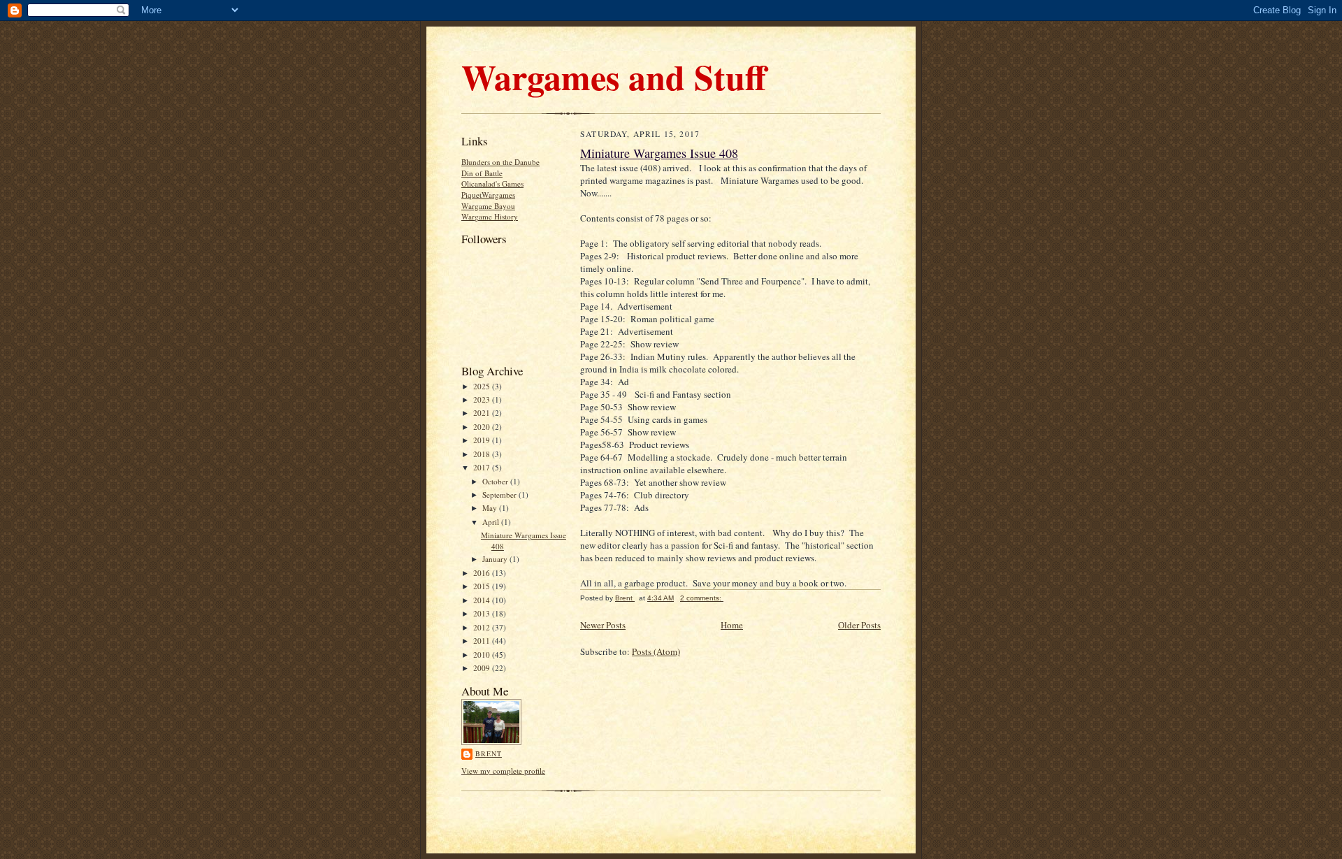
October (496, 481)
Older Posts (859, 625)
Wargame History (489, 216)
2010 (482, 654)
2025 (482, 386)
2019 (482, 440)
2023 (482, 399)
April (491, 522)
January (496, 559)
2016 (482, 573)
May (490, 508)
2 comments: (701, 598)
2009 (482, 668)
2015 (482, 586)
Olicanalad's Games (492, 183)
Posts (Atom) (656, 651)
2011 (482, 640)
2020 (482, 426)
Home (732, 625)
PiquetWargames (488, 194)
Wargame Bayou (488, 206)
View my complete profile (503, 770)
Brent (488, 753)
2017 (482, 467)
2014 (482, 600)
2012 (482, 627)
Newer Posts (603, 625)
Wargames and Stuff (614, 76)
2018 (482, 454)
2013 (482, 613)
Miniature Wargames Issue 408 (659, 153)
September (500, 494)
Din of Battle (482, 173)
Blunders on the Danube (500, 162)
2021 (482, 412)
